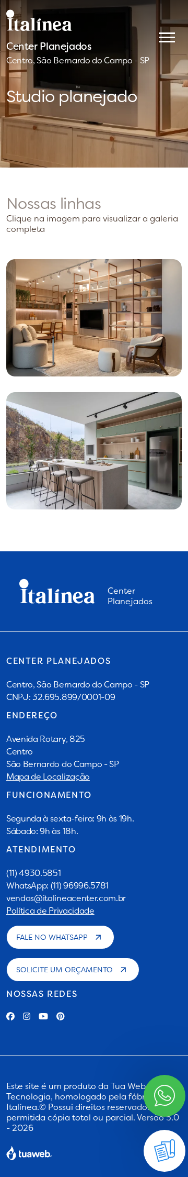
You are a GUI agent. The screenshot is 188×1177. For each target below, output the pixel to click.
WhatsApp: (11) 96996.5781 (57, 885)
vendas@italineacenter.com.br (66, 898)
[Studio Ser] (94, 450)
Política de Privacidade (50, 910)
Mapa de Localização (48, 776)
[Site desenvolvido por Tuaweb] (29, 1153)
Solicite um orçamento (64, 969)
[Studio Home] (94, 317)
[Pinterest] (60, 1016)
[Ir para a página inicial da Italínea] (77, 20)
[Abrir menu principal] (167, 37)
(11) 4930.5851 (33, 873)
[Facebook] (10, 1016)
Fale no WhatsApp (52, 937)
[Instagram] (26, 1016)
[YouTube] (43, 1016)
